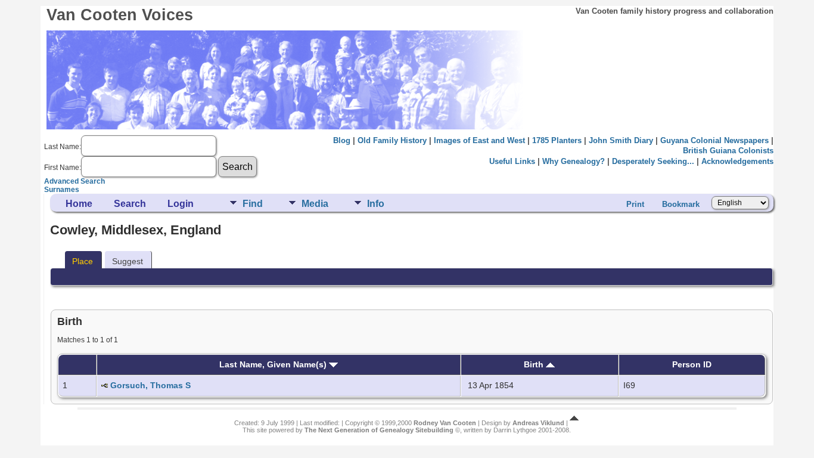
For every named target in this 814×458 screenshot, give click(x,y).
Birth (535, 364)
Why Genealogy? (573, 161)
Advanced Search (74, 181)
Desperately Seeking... (653, 161)
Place (82, 261)
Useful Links (512, 161)
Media (315, 204)
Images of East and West (479, 140)
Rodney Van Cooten (445, 422)
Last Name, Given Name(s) (274, 364)
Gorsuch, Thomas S (150, 385)
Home (79, 204)
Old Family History (392, 140)
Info (375, 204)
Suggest (127, 261)
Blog (341, 140)
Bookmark (681, 204)
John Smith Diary (621, 140)
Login (180, 204)
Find (253, 204)
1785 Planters (557, 140)
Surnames (61, 189)
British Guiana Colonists (728, 150)
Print (635, 204)
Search (130, 204)
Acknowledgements (737, 161)
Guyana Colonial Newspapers (714, 140)
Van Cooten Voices (119, 15)
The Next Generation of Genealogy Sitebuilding (379, 430)
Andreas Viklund (538, 422)
